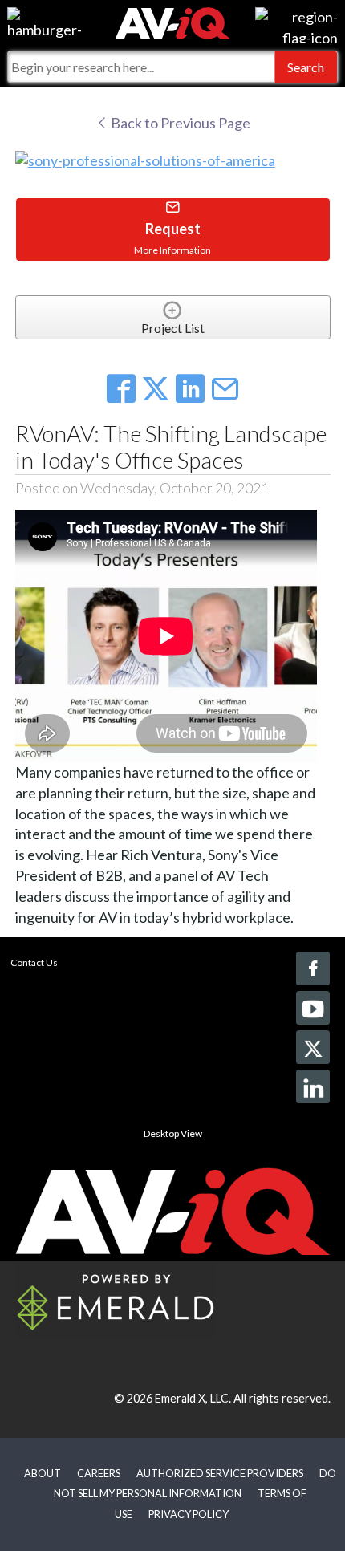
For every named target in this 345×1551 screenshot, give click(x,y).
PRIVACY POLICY (188, 1514)
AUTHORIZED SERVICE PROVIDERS (219, 1473)
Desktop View (173, 1133)
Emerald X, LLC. (193, 1398)
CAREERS (98, 1473)
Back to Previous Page (179, 123)
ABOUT (42, 1473)
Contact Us (34, 962)
